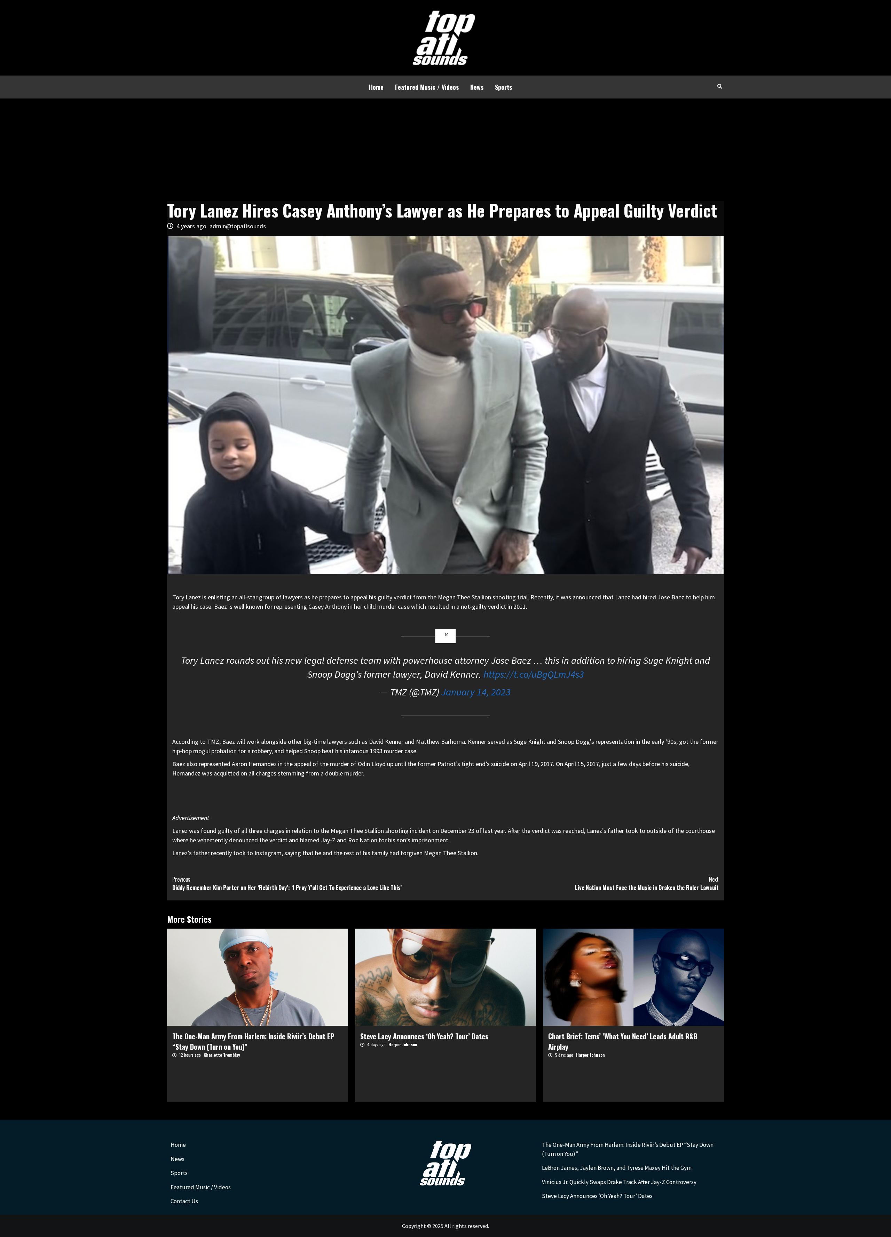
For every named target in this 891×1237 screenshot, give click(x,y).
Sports (503, 87)
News (476, 87)
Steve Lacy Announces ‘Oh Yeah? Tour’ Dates (424, 1036)
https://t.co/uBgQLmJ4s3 (533, 674)
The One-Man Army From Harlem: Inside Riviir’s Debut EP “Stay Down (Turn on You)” (627, 1149)
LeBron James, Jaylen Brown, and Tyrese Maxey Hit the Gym (617, 1168)
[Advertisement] (445, 150)
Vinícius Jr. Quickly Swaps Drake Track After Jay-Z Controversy (619, 1182)
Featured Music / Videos (427, 87)
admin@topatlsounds (238, 226)
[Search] (719, 86)
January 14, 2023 (476, 692)
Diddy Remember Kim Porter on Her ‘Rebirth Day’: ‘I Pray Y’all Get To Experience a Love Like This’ (287, 883)
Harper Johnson (402, 1044)
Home (376, 87)
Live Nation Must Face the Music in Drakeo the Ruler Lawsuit (647, 883)
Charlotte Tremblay (222, 1055)
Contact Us (184, 1201)
